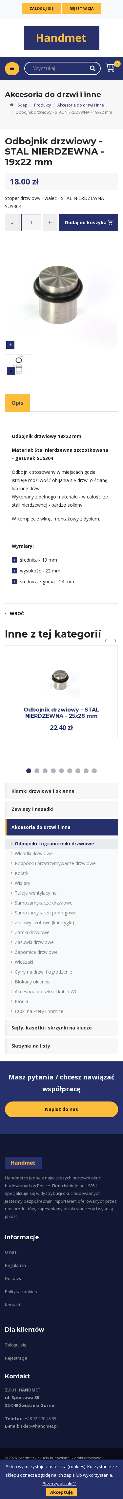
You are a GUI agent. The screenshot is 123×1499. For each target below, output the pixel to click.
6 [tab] (69, 770)
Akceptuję (61, 1492)
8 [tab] (86, 770)
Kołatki (22, 873)
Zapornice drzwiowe (36, 952)
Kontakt (12, 1305)
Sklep (22, 105)
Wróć (17, 613)
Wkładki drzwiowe (34, 853)
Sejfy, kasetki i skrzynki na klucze (51, 1028)
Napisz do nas (61, 1109)
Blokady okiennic (33, 982)
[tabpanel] (61, 691)
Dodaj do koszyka (86, 222)
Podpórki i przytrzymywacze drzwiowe (55, 863)
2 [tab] (36, 770)
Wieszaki (24, 962)
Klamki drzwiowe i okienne (42, 791)
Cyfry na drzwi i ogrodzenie (43, 972)
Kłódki (21, 1001)
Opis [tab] (17, 402)
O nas (11, 1252)
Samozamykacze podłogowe (45, 912)
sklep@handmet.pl (39, 1426)
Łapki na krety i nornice (39, 1011)
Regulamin (15, 1265)
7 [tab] (77, 770)
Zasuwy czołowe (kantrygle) (44, 922)
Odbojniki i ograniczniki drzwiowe (54, 843)
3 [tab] (45, 770)
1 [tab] (28, 770)
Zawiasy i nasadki (32, 809)
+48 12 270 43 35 (40, 1418)
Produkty (42, 105)
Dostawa (14, 1278)
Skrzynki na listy (30, 1046)
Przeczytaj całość (59, 1484)
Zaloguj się (41, 8)
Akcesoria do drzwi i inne (80, 105)
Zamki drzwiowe (32, 932)
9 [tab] (94, 770)
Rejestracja (82, 8)
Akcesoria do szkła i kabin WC (46, 991)
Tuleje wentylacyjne (36, 893)
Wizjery (22, 883)
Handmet (26, 1457)
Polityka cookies (21, 1291)
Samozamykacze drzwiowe (43, 903)
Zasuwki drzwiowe (34, 942)
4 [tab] (53, 770)
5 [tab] (61, 770)
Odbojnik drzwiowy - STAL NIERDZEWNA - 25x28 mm (61, 713)
